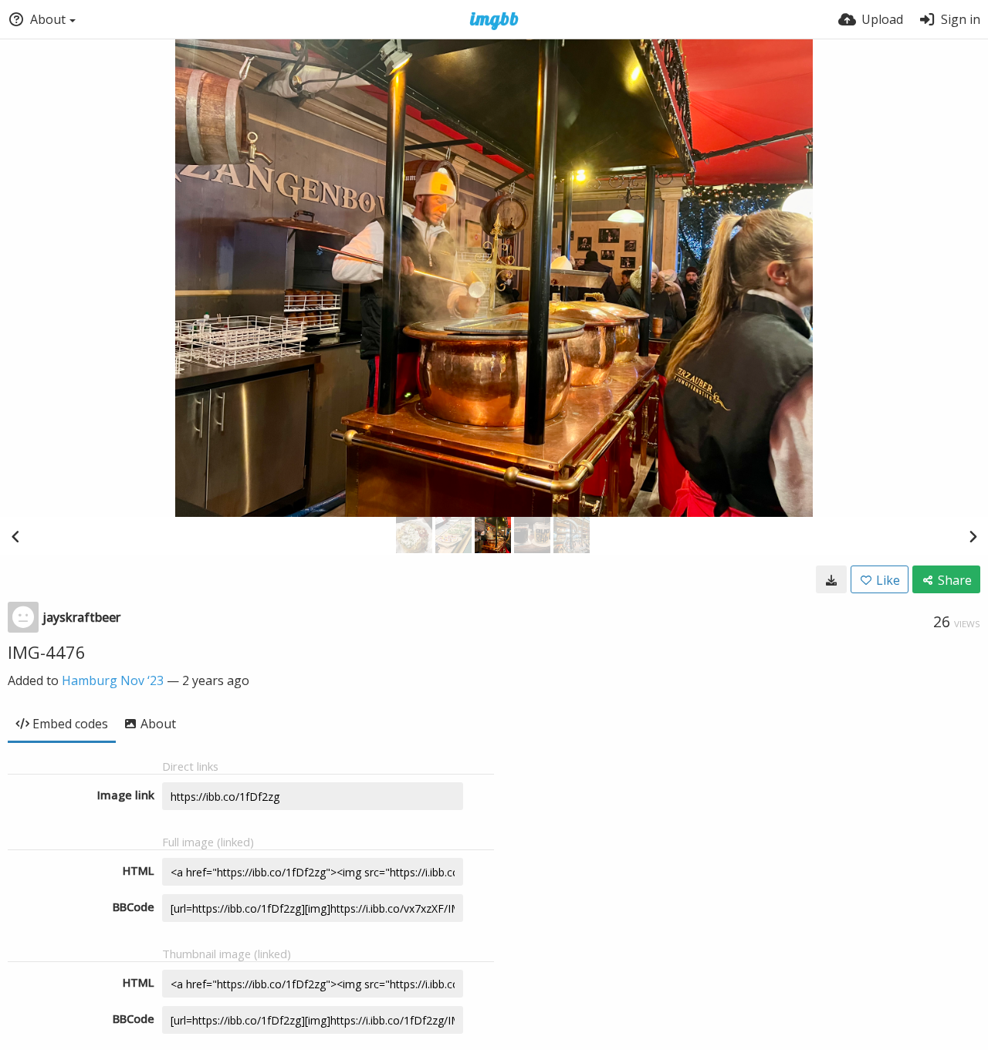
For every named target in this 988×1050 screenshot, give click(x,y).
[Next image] (972, 536)
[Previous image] (15, 536)
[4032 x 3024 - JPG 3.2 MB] (831, 579)
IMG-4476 (47, 651)
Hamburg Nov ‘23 (113, 680)
